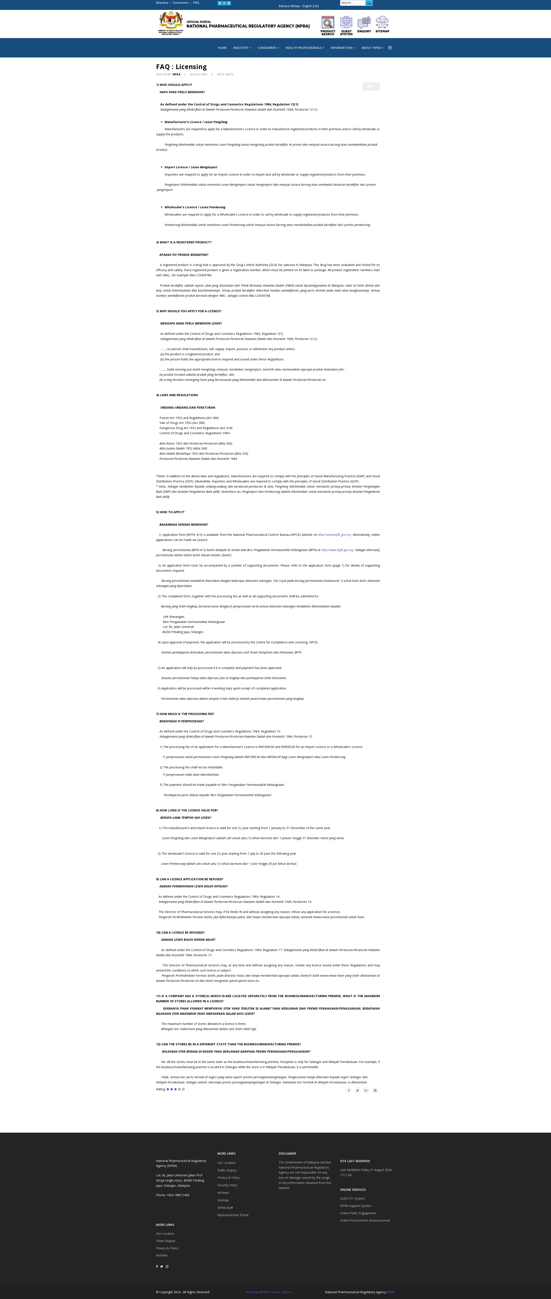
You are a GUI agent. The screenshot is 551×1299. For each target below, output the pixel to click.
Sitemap (223, 1200)
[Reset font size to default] (224, 3)
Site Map (252, 1292)
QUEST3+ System (352, 1198)
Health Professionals (304, 48)
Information (341, 48)
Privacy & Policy (167, 1248)
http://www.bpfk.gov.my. (335, 535)
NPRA (391, 1292)
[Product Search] (328, 25)
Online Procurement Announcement (365, 1220)
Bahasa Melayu (289, 6)
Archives (162, 1255)
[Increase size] (220, 3)
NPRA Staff (225, 1208)
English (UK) (310, 6)
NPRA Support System (355, 1206)
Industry (240, 48)
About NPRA (371, 48)
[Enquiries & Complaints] (364, 25)
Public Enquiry (165, 1241)
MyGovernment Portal (232, 1215)
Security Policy (227, 1185)
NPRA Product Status (275, 1292)
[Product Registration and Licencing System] (346, 25)
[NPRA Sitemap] (382, 25)
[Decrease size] (229, 3)
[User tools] (371, 86)
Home (222, 48)
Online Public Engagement (358, 1213)
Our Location (165, 1233)
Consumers (267, 48)
